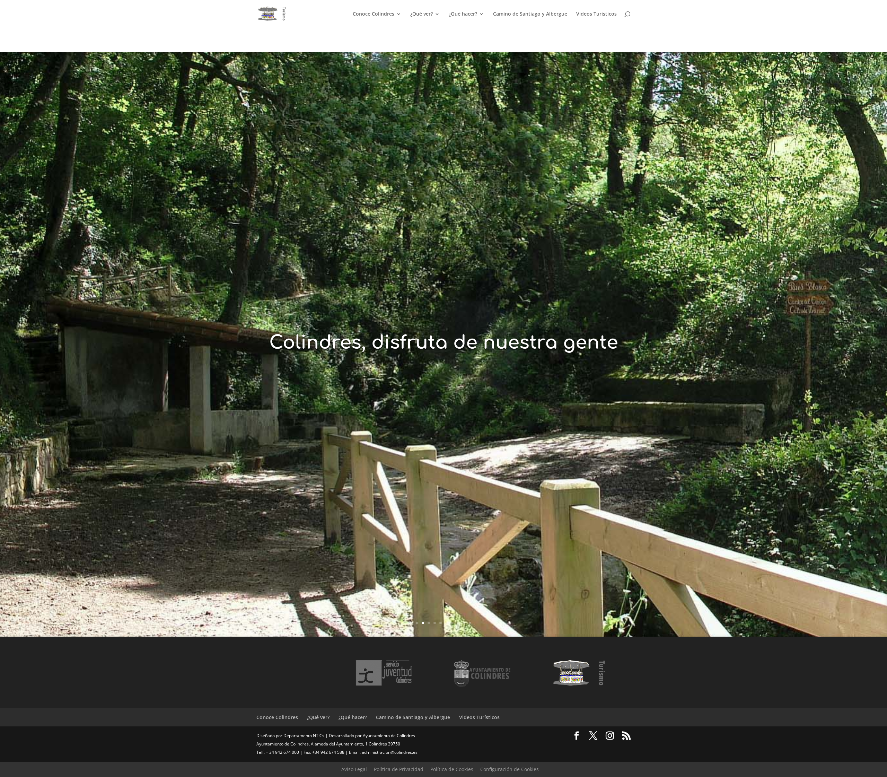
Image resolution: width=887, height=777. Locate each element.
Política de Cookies (451, 769)
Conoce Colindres (373, 14)
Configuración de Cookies (509, 769)
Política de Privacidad (398, 769)
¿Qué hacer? (463, 14)
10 (470, 623)
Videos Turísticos (596, 14)
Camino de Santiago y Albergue (530, 14)
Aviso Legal (354, 769)
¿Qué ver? (421, 14)
